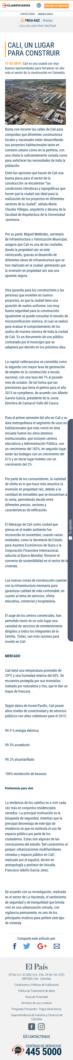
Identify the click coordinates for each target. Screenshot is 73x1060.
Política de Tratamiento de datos (36, 991)
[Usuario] (39, 5)
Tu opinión (70, 527)
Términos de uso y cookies (36, 1003)
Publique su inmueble (56, 5)
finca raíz (32, 20)
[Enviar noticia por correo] (57, 946)
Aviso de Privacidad (36, 997)
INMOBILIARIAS (45, 14)
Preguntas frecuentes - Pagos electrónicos (36, 1009)
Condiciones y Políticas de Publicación (37, 985)
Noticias (48, 20)
